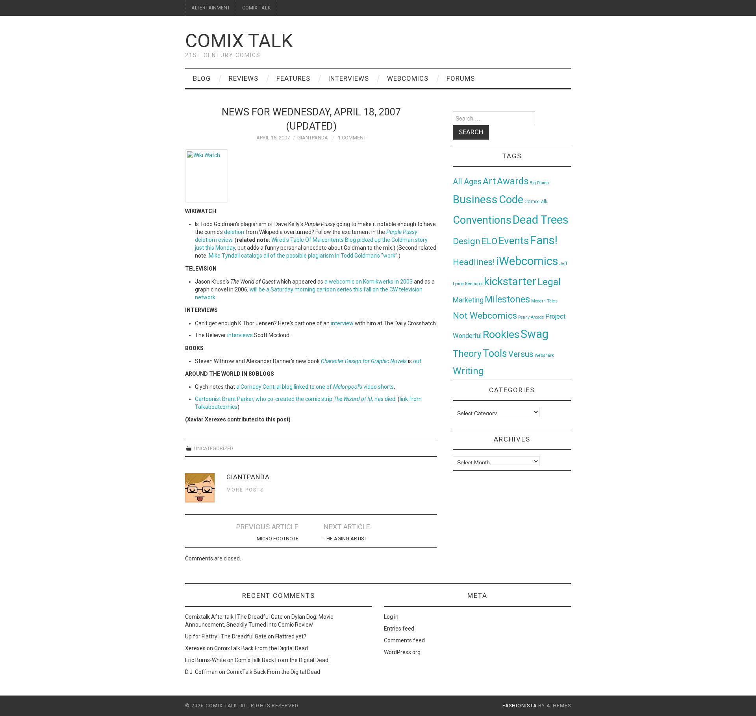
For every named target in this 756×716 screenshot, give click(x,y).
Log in (391, 617)
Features (293, 78)
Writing (468, 371)
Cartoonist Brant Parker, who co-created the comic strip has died (295, 399)
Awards (512, 181)
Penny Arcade (531, 317)
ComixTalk (535, 201)
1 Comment (352, 138)
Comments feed (404, 640)
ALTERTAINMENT (210, 8)
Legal (549, 282)
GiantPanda (312, 138)
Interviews (348, 78)
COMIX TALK (256, 8)
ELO (489, 241)
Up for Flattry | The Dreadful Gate (226, 636)
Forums (461, 78)
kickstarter (510, 281)
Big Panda (539, 182)
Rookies (501, 334)
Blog (202, 78)
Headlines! (474, 262)
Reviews (243, 78)
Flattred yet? (290, 636)
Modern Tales (544, 301)
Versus (521, 354)
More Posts (245, 490)
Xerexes (195, 648)
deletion (234, 232)
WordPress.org (402, 652)
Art (489, 181)
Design (466, 241)
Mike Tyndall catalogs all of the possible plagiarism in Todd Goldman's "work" (303, 255)
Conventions (482, 220)
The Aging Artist (345, 539)
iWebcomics (527, 261)
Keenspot (474, 283)
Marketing (468, 300)
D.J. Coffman (201, 672)
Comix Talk (239, 41)
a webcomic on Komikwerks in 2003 (368, 281)
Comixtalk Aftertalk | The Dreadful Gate (234, 617)
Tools (495, 353)
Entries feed (399, 628)
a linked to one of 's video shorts (315, 387)
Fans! (544, 240)
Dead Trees (541, 219)
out (417, 361)
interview (342, 323)
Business (475, 199)
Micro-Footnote (277, 539)
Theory (467, 353)
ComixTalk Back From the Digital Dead (261, 648)
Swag (534, 334)
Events (513, 241)
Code (511, 199)
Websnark (544, 355)
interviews (240, 335)
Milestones (507, 299)
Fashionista (519, 706)
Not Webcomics (485, 315)
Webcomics (407, 78)
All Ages (467, 181)
